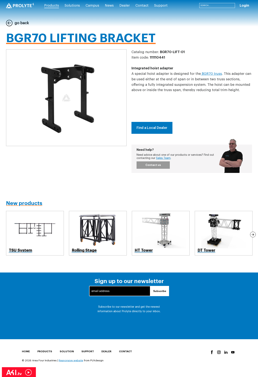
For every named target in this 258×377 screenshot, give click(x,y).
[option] (35, 233)
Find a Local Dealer (152, 127)
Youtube (232, 352)
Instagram (218, 352)
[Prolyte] (20, 6)
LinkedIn (225, 352)
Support (87, 351)
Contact (125, 351)
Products (44, 351)
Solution (67, 351)
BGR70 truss (211, 73)
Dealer (106, 351)
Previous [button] (5, 234)
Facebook (211, 352)
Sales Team (163, 158)
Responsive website (71, 360)
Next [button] (253, 234)
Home (26, 351)
